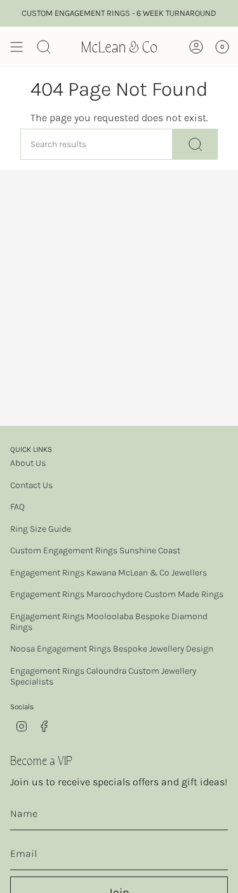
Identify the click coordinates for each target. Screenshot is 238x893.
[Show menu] (16, 46)
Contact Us (31, 485)
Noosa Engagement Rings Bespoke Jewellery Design (111, 648)
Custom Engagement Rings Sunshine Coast (95, 550)
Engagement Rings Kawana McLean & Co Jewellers (108, 572)
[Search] (195, 144)
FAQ (17, 506)
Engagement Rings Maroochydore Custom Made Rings (116, 594)
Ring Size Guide (40, 529)
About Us (28, 463)
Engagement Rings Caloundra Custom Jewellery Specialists (103, 676)
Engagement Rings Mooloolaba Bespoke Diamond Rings (109, 622)
